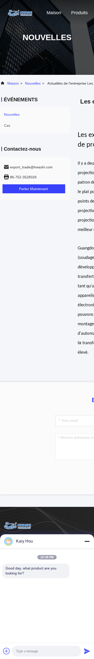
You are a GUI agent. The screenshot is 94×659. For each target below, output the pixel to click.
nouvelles (33, 83)
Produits (79, 12)
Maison (54, 12)
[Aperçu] (20, 12)
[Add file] (6, 651)
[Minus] (87, 541)
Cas (7, 125)
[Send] (87, 651)
